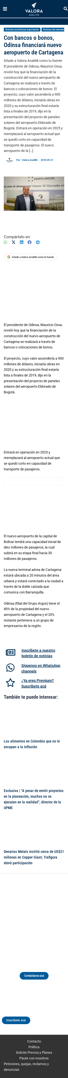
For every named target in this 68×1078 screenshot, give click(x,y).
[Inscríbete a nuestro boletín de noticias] (10, 652)
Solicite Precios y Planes (34, 1052)
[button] (66, 9)
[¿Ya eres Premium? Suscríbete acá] (10, 682)
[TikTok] (37, 918)
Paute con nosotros (34, 1058)
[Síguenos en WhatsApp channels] (10, 667)
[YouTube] (44, 918)
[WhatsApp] (5, 242)
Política (34, 1047)
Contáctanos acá (34, 975)
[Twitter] (16, 918)
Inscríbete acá (16, 1020)
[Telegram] (38, 242)
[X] (13, 242)
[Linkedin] (23, 918)
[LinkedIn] (21, 242)
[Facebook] (30, 242)
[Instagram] (30, 918)
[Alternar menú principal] (5, 9)
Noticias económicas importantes (22, 29)
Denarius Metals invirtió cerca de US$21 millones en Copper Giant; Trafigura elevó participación (34, 857)
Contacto (34, 1041)
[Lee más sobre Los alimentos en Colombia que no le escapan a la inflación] (34, 720)
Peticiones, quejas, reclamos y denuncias (26, 1067)
